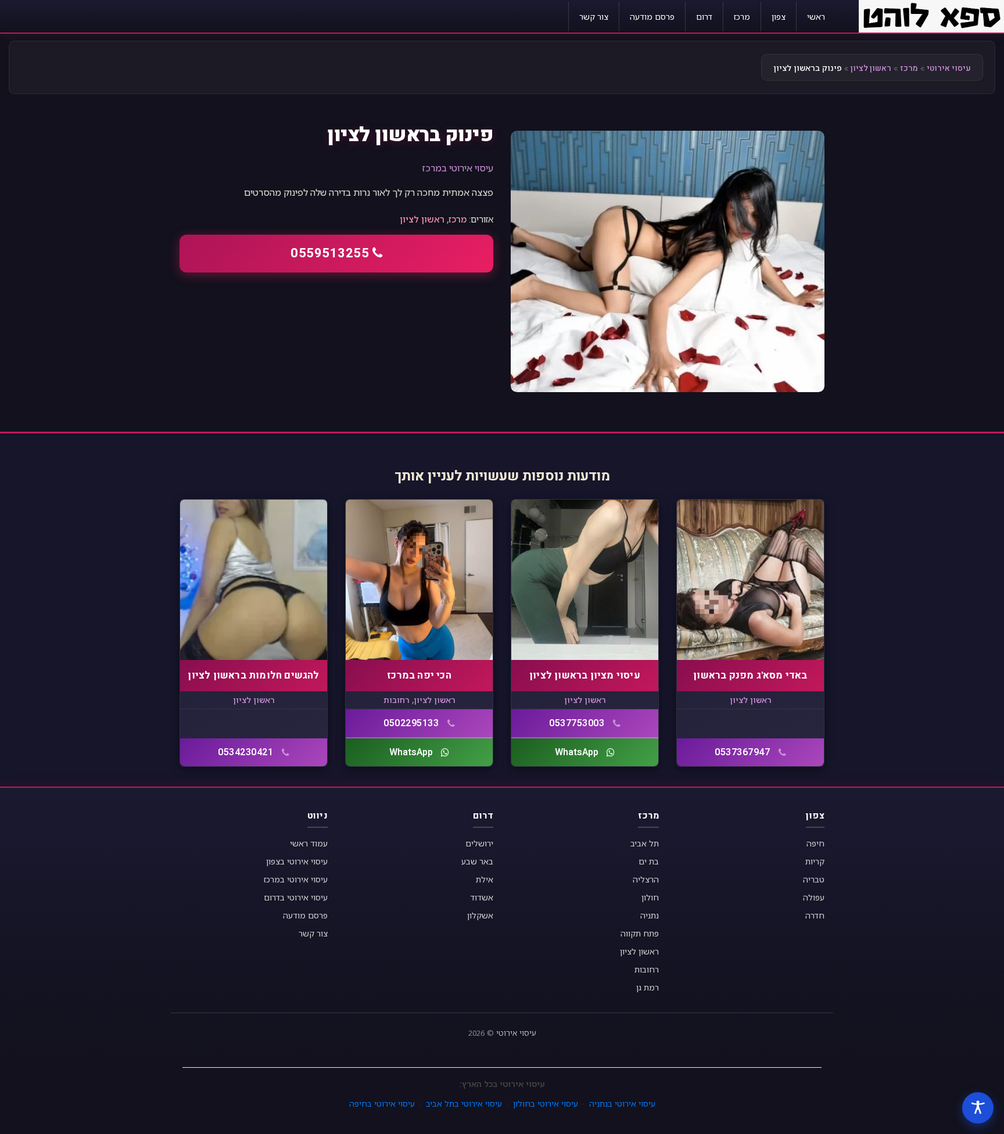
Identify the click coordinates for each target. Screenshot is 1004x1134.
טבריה (813, 879)
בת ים (649, 861)
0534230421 (245, 752)
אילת (484, 879)
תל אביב (644, 843)
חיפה (815, 843)
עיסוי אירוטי (949, 68)
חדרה (814, 915)
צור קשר (593, 16)
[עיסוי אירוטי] (931, 15)
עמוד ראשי (309, 843)
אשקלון (480, 915)
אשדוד (481, 897)
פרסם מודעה (652, 16)
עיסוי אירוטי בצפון (297, 861)
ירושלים (479, 843)
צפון (779, 16)
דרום (704, 16)
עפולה (813, 897)
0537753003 (576, 723)
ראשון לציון (871, 68)
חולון (650, 897)
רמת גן (647, 987)
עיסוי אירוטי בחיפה (382, 1103)
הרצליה (646, 879)
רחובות (396, 699)
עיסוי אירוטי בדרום (296, 897)
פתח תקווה (640, 933)
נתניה (649, 915)
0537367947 (742, 752)
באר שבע (477, 861)
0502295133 (411, 723)
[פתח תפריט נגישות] (978, 1108)
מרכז (742, 16)
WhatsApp (576, 752)
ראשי (816, 16)
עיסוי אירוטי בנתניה (622, 1103)
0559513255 (330, 253)
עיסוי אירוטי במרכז (457, 168)
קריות (814, 861)
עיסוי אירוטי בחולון (545, 1103)
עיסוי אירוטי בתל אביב (464, 1103)
